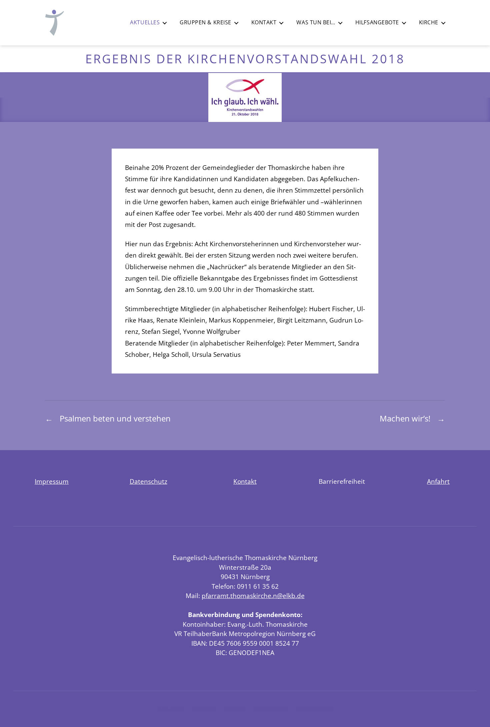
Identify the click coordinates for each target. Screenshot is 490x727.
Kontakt (264, 22)
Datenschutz (148, 481)
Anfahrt (438, 481)
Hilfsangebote (377, 22)
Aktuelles (145, 22)
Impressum (52, 481)
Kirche (428, 22)
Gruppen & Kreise (205, 22)
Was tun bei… (315, 22)
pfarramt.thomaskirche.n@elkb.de (253, 595)
